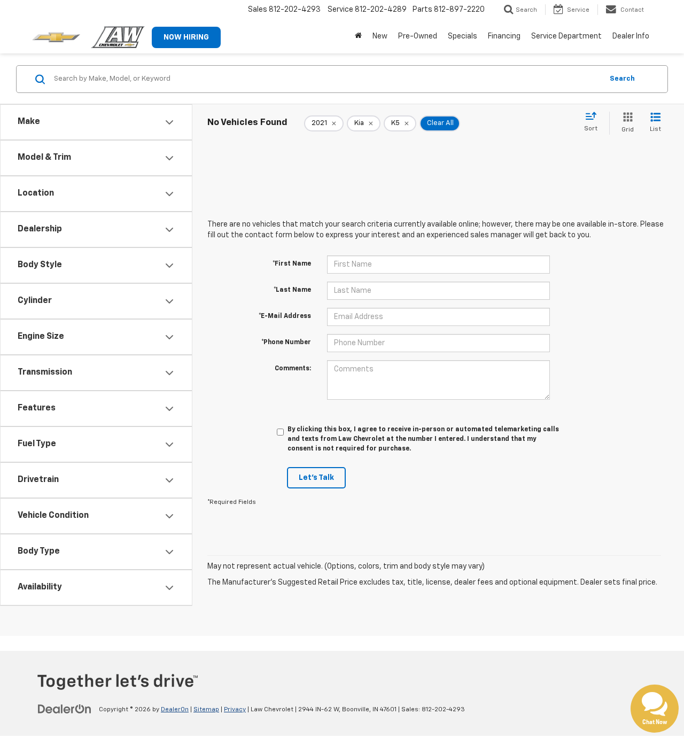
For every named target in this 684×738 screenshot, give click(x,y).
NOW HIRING (186, 37)
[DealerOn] (64, 709)
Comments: (293, 369)
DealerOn (175, 709)
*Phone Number (286, 342)
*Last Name (292, 290)
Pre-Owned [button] (417, 36)
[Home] (358, 36)
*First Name (292, 264)
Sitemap (206, 709)
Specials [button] (462, 36)
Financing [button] (504, 36)
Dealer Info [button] (630, 36)
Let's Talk (316, 477)
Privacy (235, 709)
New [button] (379, 36)
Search (622, 78)
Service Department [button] (566, 36)
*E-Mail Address (285, 316)
